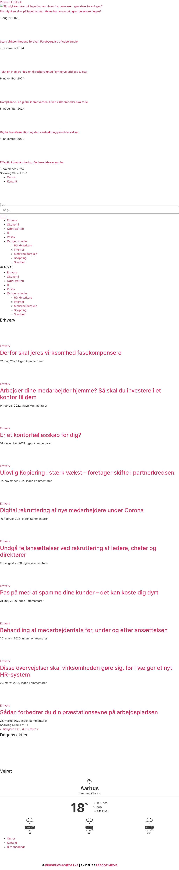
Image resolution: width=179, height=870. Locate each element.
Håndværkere (23, 245)
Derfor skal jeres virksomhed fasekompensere (60, 352)
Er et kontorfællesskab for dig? (40, 435)
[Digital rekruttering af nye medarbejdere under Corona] (8, 499)
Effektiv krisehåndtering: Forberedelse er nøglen (32, 162)
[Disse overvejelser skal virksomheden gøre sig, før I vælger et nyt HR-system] (8, 657)
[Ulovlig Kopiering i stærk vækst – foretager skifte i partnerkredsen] (8, 461)
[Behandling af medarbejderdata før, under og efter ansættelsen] (8, 619)
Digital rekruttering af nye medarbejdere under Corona (72, 510)
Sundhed (20, 262)
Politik (11, 237)
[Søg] (3, 216)
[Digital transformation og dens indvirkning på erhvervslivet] (8, 127)
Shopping (20, 258)
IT (8, 233)
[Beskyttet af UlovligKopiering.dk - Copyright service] (128, 865)
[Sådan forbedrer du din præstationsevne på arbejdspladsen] (8, 701)
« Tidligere (7, 729)
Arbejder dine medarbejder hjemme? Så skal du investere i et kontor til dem (80, 393)
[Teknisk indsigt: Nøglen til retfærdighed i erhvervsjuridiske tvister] (8, 66)
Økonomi (13, 224)
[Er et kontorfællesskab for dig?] (8, 424)
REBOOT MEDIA (107, 865)
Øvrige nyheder (17, 241)
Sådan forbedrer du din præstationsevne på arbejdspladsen (79, 712)
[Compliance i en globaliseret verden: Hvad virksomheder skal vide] (8, 97)
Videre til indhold (11, 2)
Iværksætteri (15, 228)
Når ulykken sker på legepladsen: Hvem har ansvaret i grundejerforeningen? (50, 11)
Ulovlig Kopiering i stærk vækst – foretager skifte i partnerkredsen (87, 472)
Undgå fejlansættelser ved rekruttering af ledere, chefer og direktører (78, 551)
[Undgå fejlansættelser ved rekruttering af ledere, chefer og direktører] (8, 537)
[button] (89, 267)
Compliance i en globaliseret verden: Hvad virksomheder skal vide (44, 102)
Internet (19, 249)
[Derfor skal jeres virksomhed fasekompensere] (8, 342)
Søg (2, 204)
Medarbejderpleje (25, 253)
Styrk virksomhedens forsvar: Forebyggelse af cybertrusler (39, 41)
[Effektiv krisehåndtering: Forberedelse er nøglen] (8, 157)
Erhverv (12, 220)
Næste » (33, 729)
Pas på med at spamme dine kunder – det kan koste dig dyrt (79, 592)
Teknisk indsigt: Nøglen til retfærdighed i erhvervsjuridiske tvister (43, 71)
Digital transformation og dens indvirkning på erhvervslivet (39, 132)
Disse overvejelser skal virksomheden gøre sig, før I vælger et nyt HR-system (86, 671)
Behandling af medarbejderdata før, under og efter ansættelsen (84, 630)
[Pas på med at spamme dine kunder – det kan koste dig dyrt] (8, 581)
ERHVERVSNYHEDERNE (61, 865)
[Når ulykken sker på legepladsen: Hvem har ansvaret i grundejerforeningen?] (51, 6)
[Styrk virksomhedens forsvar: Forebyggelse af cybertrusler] (8, 36)
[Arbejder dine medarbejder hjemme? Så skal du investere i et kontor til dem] (8, 379)
